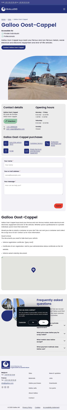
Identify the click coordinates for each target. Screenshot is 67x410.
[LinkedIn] (5, 387)
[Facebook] (2, 387)
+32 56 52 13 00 (24, 2)
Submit (58, 206)
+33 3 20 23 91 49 (10, 2)
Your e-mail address (12, 171)
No (33, 322)
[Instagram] (8, 387)
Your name (8, 161)
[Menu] (64, 9)
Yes (43, 322)
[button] (33, 270)
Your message (10, 181)
